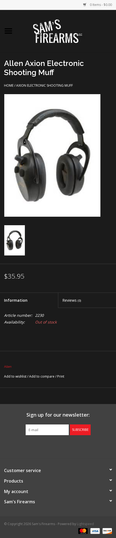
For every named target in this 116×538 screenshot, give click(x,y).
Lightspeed (85, 524)
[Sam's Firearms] (66, 30)
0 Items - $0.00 (100, 4)
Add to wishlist (15, 376)
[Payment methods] (82, 530)
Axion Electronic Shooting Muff (44, 85)
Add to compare (42, 376)
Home (8, 85)
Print (60, 376)
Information (16, 300)
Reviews (71, 300)
